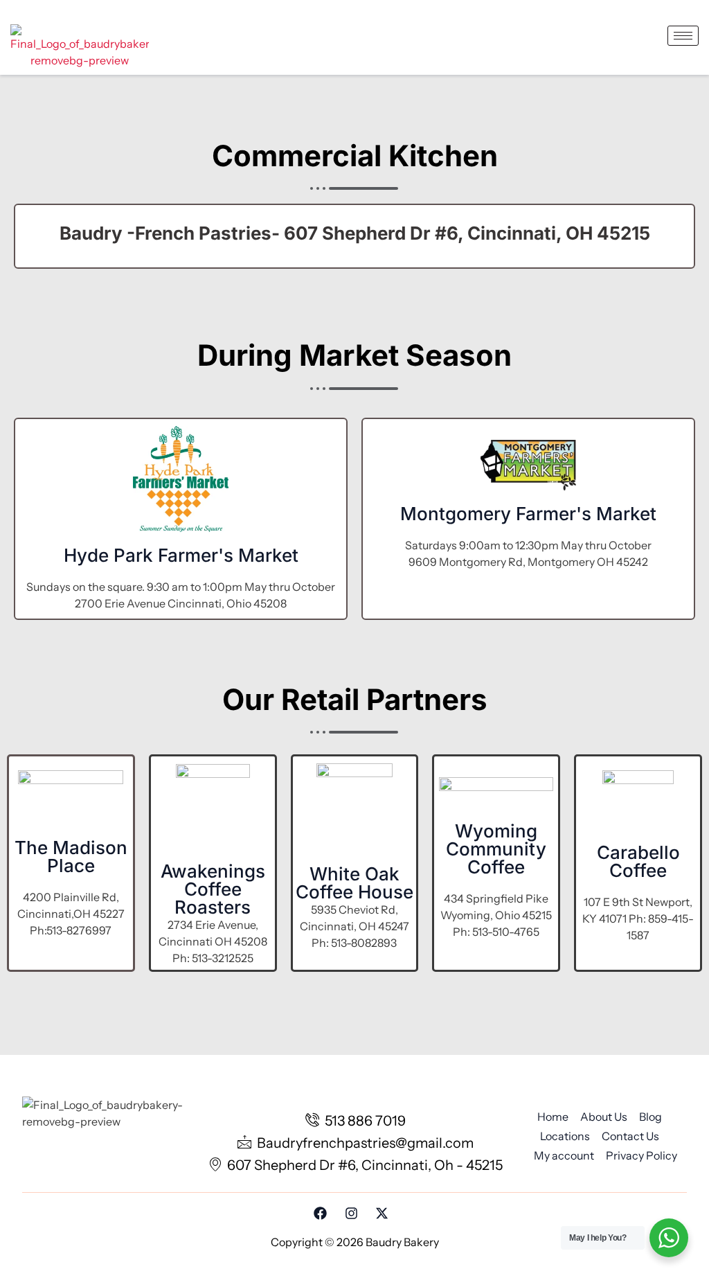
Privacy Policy (641, 1155)
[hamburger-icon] (683, 36)
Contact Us (630, 1136)
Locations (565, 1136)
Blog (650, 1117)
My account (564, 1155)
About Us (603, 1117)
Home (552, 1117)
